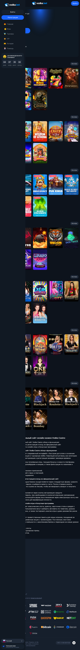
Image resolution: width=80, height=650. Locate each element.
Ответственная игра (10, 577)
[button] (12, 641)
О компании (7, 552)
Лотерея (10, 44)
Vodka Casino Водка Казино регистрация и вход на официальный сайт (33, 445)
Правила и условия (9, 575)
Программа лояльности (11, 555)
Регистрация (13, 17)
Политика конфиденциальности (13, 580)
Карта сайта (7, 583)
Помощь (10, 48)
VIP (8, 39)
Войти (75, 3)
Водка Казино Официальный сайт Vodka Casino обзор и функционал (32, 442)
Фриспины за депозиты (11, 563)
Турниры (10, 34)
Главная (10, 24)
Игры (8, 29)
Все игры (74, 63)
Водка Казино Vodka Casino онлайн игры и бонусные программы (30, 447)
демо (40, 83)
